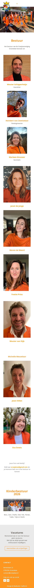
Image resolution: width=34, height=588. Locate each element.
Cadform (24, 586)
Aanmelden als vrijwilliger (17, 548)
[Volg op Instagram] (8, 580)
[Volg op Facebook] (4, 580)
